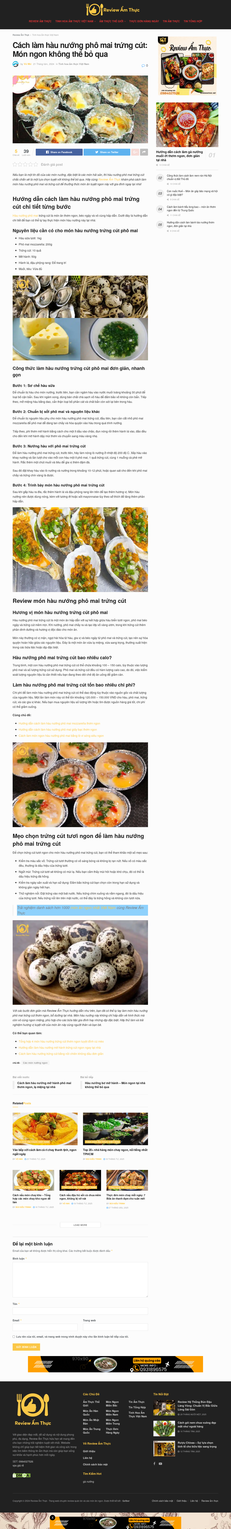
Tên (16, 1304)
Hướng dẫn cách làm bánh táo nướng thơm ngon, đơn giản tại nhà (190, 224)
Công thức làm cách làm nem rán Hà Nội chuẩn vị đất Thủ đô (189, 177)
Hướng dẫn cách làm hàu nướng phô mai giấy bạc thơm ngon (58, 729)
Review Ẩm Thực (21, 34)
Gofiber (126, 1500)
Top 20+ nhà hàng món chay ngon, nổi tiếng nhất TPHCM (115, 1152)
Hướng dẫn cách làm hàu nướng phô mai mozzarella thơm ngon (59, 723)
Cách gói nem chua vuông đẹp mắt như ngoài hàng (197, 1424)
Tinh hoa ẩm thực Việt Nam (74, 21)
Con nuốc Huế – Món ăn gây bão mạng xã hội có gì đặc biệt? (192, 192)
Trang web (89, 1320)
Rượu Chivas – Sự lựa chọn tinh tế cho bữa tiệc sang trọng (197, 1444)
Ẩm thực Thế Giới (111, 21)
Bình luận (20, 1258)
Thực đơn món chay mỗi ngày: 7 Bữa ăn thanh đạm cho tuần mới (125, 1196)
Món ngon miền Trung (113, 1421)
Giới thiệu (89, 1451)
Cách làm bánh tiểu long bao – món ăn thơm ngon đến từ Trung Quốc (191, 208)
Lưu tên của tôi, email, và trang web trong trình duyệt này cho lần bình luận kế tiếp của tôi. (72, 1336)
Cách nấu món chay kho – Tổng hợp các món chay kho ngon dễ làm (32, 1198)
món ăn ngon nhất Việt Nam (93, 907)
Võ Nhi (27, 64)
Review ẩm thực (40, 21)
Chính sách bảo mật (95, 1464)
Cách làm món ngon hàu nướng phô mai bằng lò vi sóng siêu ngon (61, 736)
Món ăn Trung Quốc (92, 1430)
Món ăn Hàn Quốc (90, 1412)
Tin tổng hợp (193, 21)
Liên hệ (87, 1458)
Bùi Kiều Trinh (93, 1159)
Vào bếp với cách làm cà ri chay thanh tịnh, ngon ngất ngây (45, 1152)
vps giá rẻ (18, 1465)
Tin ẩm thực (171, 21)
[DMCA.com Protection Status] (21, 1475)
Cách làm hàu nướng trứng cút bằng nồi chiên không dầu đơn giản (61, 1054)
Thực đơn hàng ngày (144, 21)
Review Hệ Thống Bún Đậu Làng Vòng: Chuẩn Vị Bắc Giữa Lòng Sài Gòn (197, 1405)
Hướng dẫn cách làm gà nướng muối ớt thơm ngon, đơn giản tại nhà (179, 155)
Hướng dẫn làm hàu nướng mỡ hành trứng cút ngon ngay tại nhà (60, 1047)
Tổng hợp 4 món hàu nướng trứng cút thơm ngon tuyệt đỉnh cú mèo (61, 1041)
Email (17, 1320)
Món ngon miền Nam (112, 1412)
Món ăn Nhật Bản (91, 1421)
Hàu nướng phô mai (25, 215)
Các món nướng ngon (35, 1062)
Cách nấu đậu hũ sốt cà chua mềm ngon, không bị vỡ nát (80, 1196)
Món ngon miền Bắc (112, 1403)
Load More (80, 1224)
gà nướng (88, 1481)
